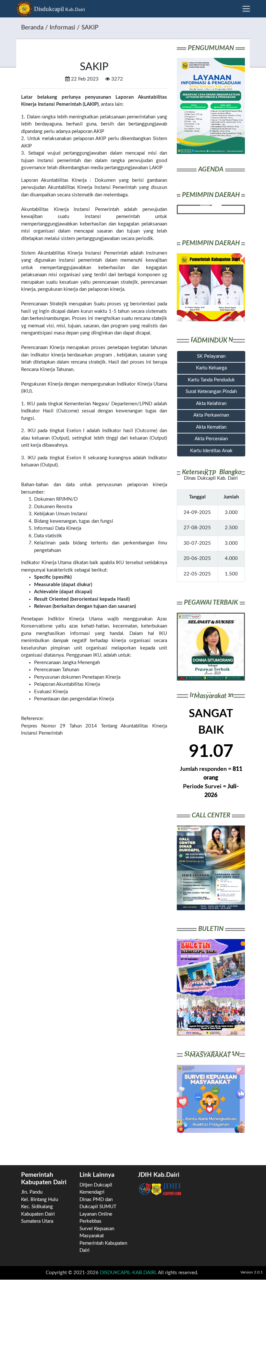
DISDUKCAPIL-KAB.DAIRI (128, 1272)
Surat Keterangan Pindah (211, 391)
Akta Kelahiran (211, 403)
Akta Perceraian (211, 438)
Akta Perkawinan (211, 415)
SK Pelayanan (211, 356)
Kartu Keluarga (211, 368)
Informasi (62, 28)
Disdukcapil (58, 8)
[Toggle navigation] (246, 9)
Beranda (32, 28)
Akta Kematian (211, 427)
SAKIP (89, 28)
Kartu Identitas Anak (211, 450)
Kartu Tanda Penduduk (211, 379)
